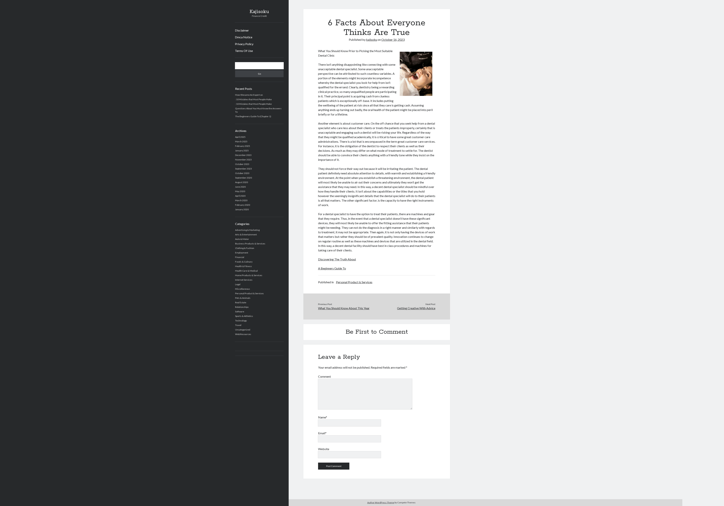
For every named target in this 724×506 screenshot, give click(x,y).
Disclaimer (242, 30)
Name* (322, 417)
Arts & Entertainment (246, 234)
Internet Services (243, 279)
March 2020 (241, 200)
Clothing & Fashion (244, 248)
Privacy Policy (244, 44)
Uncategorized (242, 329)
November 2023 (243, 159)
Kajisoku (259, 12)
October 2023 (242, 164)
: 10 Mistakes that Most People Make (253, 99)
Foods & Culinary (243, 261)
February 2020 (242, 204)
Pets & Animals (242, 298)
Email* (322, 433)
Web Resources (243, 334)
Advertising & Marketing (247, 230)
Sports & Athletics (244, 316)
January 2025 (242, 150)
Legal (237, 284)
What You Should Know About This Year (344, 308)
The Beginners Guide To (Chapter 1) (253, 116)
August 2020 (241, 182)
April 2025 (240, 137)
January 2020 (242, 209)
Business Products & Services (250, 243)
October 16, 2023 (393, 39)
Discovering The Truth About (337, 259)
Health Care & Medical (246, 270)
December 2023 (243, 155)
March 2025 (241, 141)
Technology (241, 320)
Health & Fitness (243, 266)
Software (239, 311)
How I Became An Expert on (249, 94)
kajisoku (371, 39)
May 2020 (240, 191)
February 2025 (242, 146)
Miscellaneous (242, 288)
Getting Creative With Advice (416, 308)
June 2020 (240, 186)
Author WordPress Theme (380, 502)
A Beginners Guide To (332, 268)
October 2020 (242, 173)
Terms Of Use (244, 50)
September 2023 (243, 168)
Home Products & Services (248, 275)
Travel (238, 325)
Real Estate (240, 302)
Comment (324, 376)
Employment (241, 252)
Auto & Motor (242, 239)
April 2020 (240, 195)
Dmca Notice (243, 37)
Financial (239, 257)
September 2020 (243, 177)
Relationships (242, 307)
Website (323, 449)
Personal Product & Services (249, 293)
